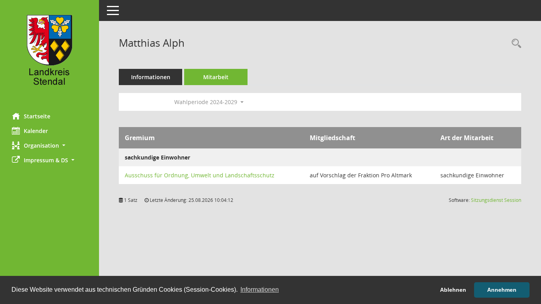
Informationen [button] (259, 289)
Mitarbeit (216, 77)
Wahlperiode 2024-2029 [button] (206, 102)
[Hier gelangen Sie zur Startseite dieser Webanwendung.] (49, 53)
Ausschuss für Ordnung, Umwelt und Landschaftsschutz (199, 175)
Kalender (36, 131)
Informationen (150, 77)
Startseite (37, 116)
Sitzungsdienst (496, 200)
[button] (49, 145)
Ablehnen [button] (453, 290)
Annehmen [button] (501, 290)
